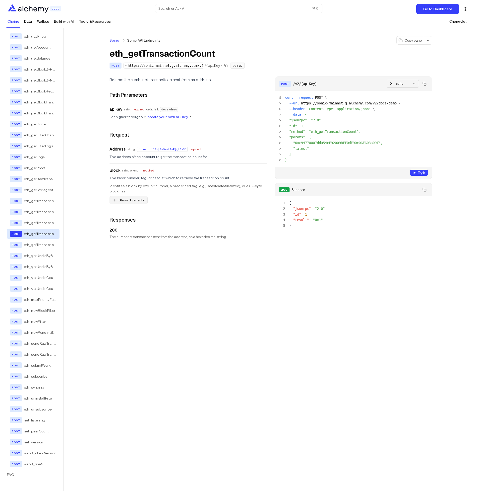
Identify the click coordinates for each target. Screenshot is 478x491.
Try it (421, 173)
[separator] (63, 259)
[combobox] (163, 66)
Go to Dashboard (437, 9)
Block (115, 170)
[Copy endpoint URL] (226, 65)
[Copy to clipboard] (424, 83)
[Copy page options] (428, 40)
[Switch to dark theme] (465, 8)
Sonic (114, 40)
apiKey (116, 109)
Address (118, 149)
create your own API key (168, 117)
